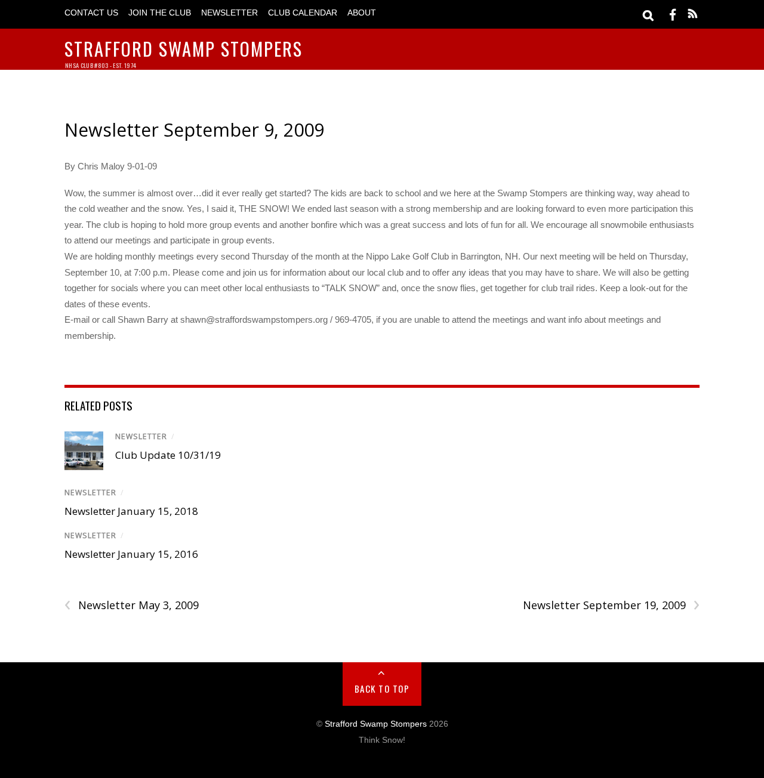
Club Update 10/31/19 (168, 455)
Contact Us (91, 12)
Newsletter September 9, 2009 (194, 130)
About (361, 12)
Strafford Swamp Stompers (376, 724)
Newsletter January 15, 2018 (131, 511)
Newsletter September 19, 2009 (611, 605)
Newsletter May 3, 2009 (131, 605)
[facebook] (672, 14)
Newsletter (229, 12)
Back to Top (382, 688)
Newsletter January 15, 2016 (131, 554)
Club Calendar (302, 12)
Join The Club (159, 12)
